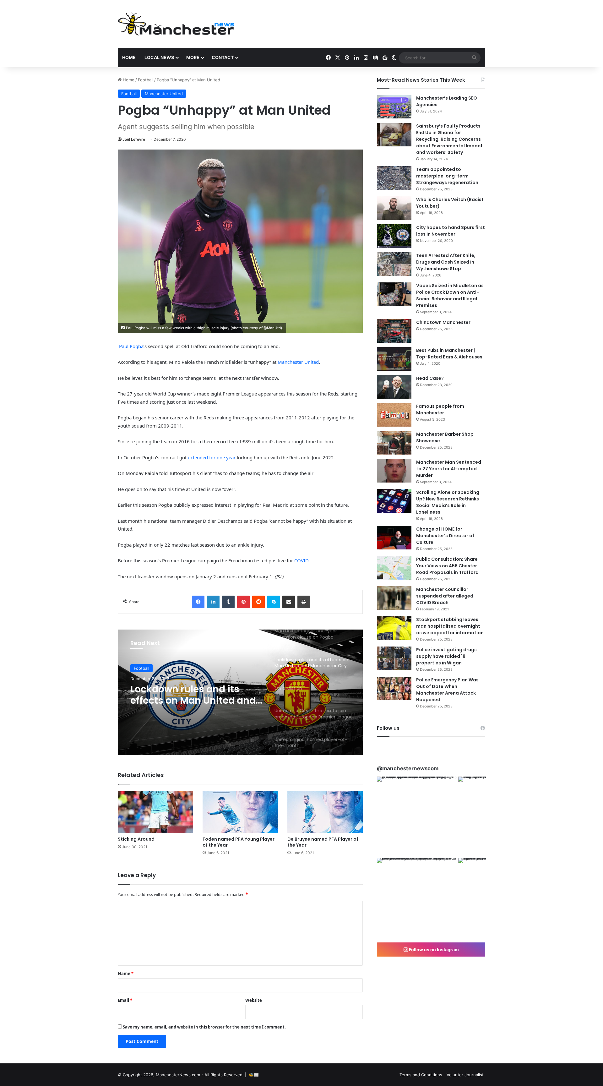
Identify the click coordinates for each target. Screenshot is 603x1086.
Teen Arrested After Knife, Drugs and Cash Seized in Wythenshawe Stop (445, 262)
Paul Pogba (131, 346)
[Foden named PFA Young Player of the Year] (240, 812)
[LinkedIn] (213, 602)
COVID (301, 560)
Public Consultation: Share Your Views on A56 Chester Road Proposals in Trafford (447, 566)
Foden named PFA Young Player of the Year (238, 842)
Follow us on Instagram (433, 949)
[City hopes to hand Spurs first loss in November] (394, 236)
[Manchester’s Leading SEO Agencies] (394, 106)
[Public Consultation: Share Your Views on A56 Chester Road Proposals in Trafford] (394, 568)
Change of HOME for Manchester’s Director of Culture (445, 535)
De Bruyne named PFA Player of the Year (322, 842)
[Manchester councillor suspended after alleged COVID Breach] (394, 598)
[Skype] (273, 602)
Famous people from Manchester (440, 409)
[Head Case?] (394, 387)
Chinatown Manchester (443, 322)
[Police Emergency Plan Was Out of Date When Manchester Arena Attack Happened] (394, 688)
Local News (159, 57)
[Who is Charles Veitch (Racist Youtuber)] (394, 208)
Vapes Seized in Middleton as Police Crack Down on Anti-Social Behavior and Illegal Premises (450, 295)
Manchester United (164, 93)
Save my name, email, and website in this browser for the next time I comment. (204, 1027)
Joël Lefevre (133, 139)
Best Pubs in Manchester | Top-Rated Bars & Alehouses (449, 353)
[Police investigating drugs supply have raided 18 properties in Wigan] (394, 658)
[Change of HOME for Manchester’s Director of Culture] (394, 537)
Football (145, 79)
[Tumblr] (228, 602)
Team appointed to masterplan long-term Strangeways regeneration (447, 176)
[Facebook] (198, 602)
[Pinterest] (243, 602)
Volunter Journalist (465, 1074)
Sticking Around (136, 839)
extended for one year (212, 457)
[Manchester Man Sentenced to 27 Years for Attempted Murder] (394, 471)
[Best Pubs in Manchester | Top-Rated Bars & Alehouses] (394, 359)
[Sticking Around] (155, 812)
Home (129, 57)
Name (125, 973)
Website (253, 1000)
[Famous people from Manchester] (394, 415)
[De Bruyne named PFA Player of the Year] (325, 812)
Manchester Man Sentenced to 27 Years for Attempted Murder (448, 468)
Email (125, 1000)
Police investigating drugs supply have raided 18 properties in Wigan (446, 656)
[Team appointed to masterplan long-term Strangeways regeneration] (394, 178)
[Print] (303, 602)
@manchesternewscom (407, 768)
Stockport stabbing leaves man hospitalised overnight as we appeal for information (450, 626)
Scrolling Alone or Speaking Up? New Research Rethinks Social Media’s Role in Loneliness (447, 502)
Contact (223, 57)
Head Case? (430, 378)
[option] (240, 692)
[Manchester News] (176, 24)
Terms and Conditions (420, 1074)
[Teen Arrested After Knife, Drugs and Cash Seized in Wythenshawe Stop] (394, 264)
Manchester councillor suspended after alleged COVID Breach (444, 596)
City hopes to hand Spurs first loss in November (450, 230)
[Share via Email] (288, 602)
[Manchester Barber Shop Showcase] (394, 443)
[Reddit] (258, 602)
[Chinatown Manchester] (394, 331)
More (192, 57)
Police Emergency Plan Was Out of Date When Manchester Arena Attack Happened (447, 690)
